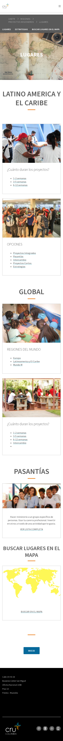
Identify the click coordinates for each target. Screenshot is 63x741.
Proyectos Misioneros (21, 22)
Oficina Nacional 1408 (12, 684)
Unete (12, 18)
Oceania (26, 14)
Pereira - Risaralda (10, 692)
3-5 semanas (19, 181)
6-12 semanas (20, 185)
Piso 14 (5, 688)
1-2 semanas (19, 178)
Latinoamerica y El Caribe (26, 361)
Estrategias (21, 29)
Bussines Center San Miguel (14, 680)
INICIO (31, 650)
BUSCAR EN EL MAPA (31, 611)
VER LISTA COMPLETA (31, 529)
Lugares (43, 22)
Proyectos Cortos (22, 263)
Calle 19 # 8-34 (8, 676)
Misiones (25, 18)
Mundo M (17, 364)
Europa (17, 358)
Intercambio (19, 259)
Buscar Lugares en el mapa (45, 29)
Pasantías (18, 256)
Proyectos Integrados (24, 253)
